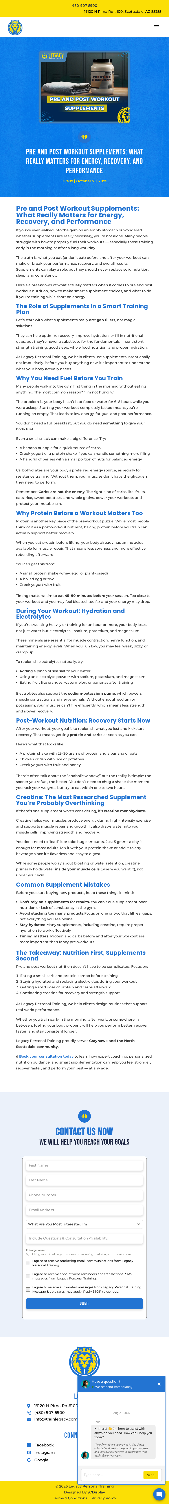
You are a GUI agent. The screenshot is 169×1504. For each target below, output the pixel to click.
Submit (84, 1303)
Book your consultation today (46, 1056)
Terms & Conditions (70, 1498)
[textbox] (80, 1224)
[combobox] (84, 1224)
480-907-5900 (84, 6)
